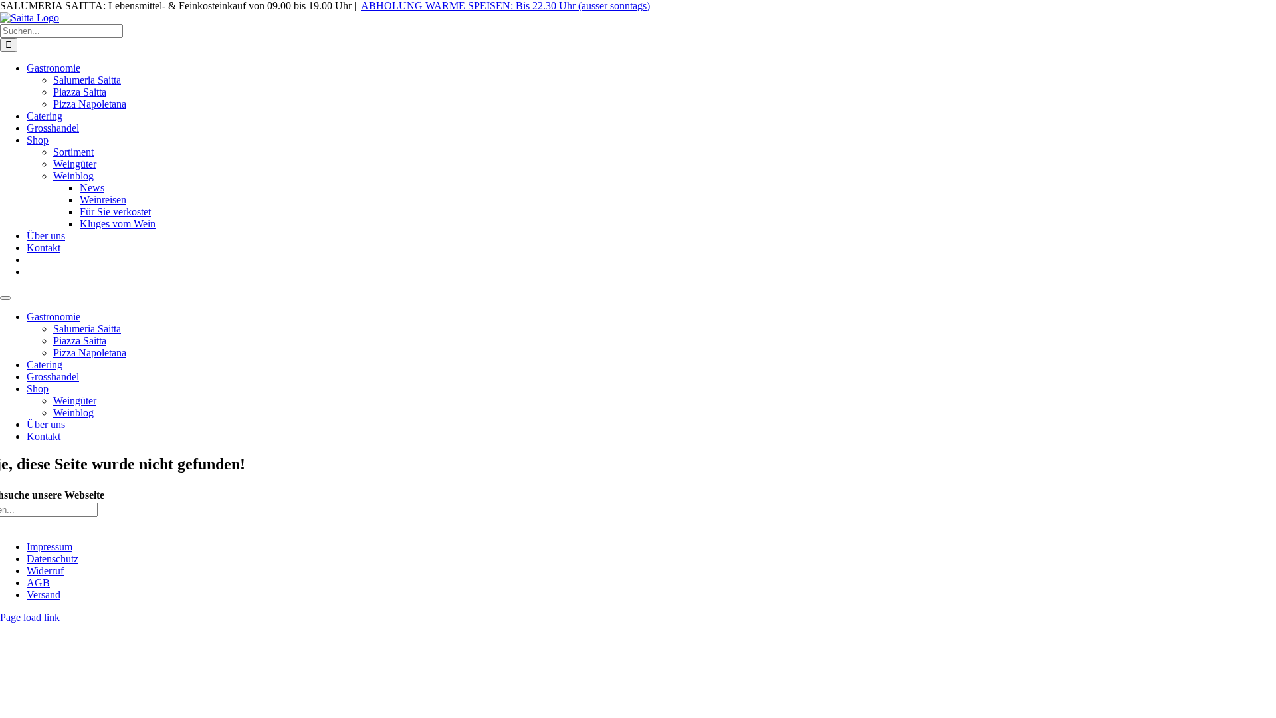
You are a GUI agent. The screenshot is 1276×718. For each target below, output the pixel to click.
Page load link (30, 617)
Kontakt (43, 436)
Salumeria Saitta (87, 328)
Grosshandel (53, 376)
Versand (43, 594)
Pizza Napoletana (89, 352)
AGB (38, 582)
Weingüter (74, 400)
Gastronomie (53, 316)
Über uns (46, 424)
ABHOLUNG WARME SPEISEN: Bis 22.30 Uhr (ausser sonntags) (505, 5)
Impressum (49, 546)
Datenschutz (52, 558)
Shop (38, 388)
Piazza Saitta (79, 340)
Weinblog (73, 412)
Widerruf (45, 570)
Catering (44, 364)
